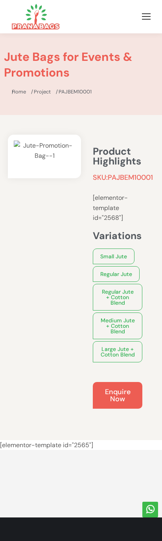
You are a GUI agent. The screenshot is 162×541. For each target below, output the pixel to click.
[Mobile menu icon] (146, 16)
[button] (113, 256)
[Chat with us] (150, 509)
